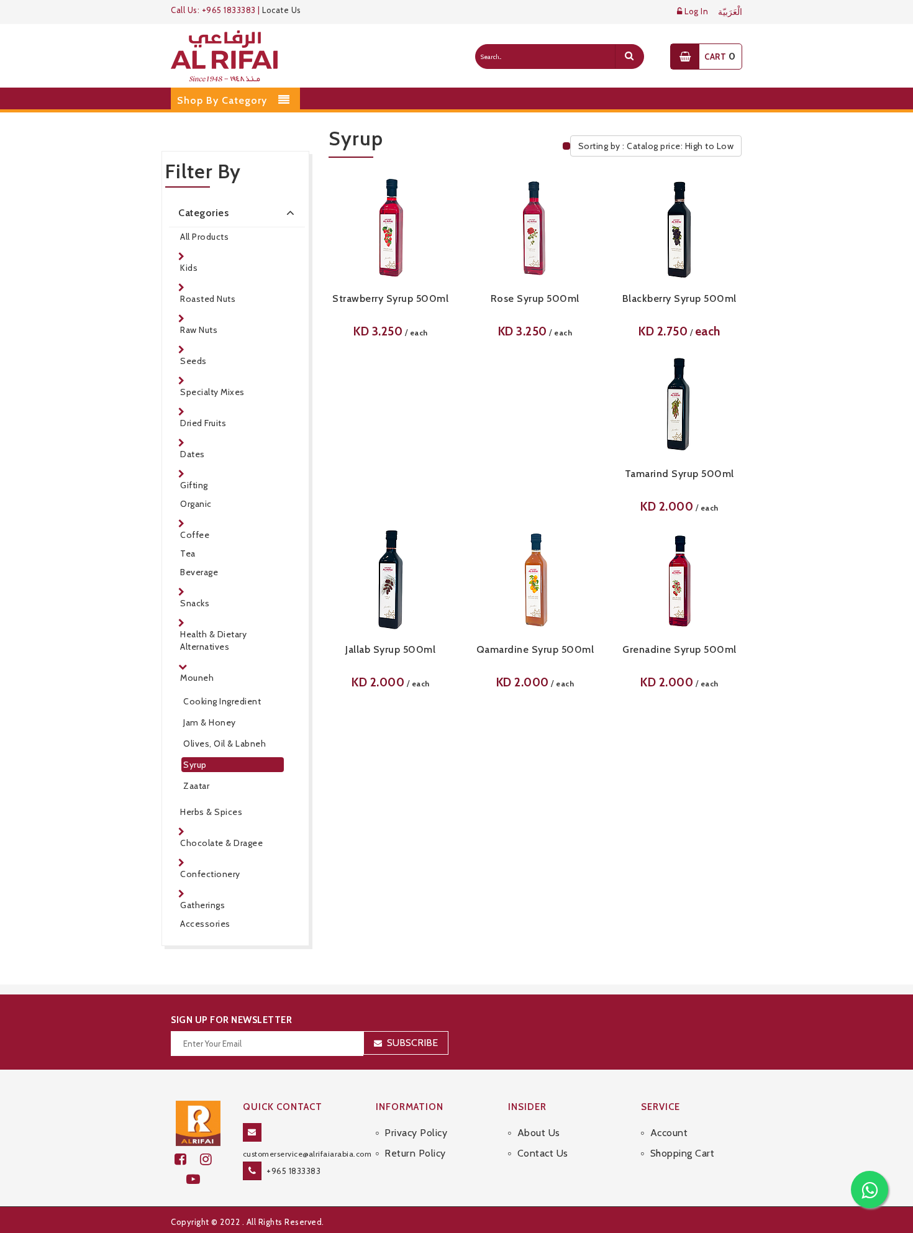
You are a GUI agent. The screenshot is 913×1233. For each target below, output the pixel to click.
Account (669, 1133)
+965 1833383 (293, 1171)
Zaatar (196, 785)
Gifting (194, 485)
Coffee (194, 534)
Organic (196, 503)
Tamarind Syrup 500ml (679, 474)
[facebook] (187, 1159)
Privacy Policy (415, 1133)
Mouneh (197, 677)
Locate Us (281, 10)
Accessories (205, 923)
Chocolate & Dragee (221, 843)
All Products (204, 236)
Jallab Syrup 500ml (390, 649)
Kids (189, 267)
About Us (538, 1133)
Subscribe (412, 1043)
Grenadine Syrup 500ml (679, 649)
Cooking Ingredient (222, 701)
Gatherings (202, 905)
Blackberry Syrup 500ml (679, 298)
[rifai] (198, 1122)
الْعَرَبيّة (730, 12)
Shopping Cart (682, 1153)
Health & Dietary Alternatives (213, 640)
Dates (192, 454)
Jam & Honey (209, 722)
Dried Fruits (203, 423)
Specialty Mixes (212, 392)
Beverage (199, 572)
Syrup (195, 764)
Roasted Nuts (207, 298)
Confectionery (210, 874)
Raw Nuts (198, 329)
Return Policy (415, 1153)
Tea (188, 553)
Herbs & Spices (211, 811)
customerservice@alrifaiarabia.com (307, 1153)
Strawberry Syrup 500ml (390, 298)
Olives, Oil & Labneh (224, 743)
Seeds (193, 360)
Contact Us (542, 1153)
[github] (211, 1159)
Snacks (194, 603)
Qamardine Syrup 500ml (535, 649)
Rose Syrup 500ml (535, 298)
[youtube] (198, 1179)
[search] (629, 56)
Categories (203, 213)
